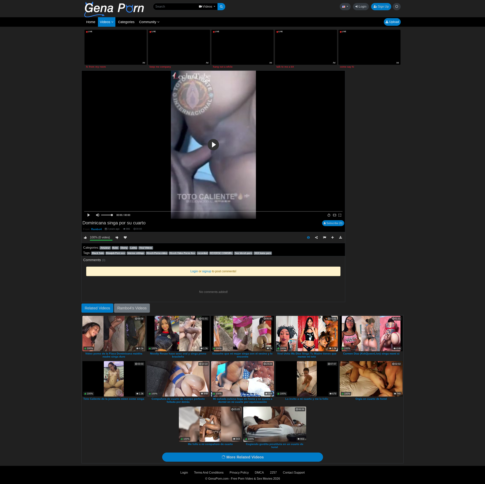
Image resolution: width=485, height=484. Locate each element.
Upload (393, 21)
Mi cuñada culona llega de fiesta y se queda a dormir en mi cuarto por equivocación (242, 400)
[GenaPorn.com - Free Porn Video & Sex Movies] (114, 9)
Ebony (124, 248)
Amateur (105, 248)
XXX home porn (262, 253)
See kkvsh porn (243, 253)
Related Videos (97, 308)
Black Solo (98, 253)
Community (148, 22)
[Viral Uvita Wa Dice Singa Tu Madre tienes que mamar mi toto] (307, 333)
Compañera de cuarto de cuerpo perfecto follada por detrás (178, 400)
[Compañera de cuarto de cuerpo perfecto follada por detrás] (178, 378)
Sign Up (383, 6)
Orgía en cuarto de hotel (371, 398)
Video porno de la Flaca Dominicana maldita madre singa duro (113, 355)
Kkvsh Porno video (157, 253)
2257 (273, 472)
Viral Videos (145, 248)
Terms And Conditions (209, 472)
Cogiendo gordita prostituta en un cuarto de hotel (274, 446)
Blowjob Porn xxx (115, 253)
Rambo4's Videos (132, 308)
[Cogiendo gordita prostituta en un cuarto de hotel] (274, 423)
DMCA (259, 472)
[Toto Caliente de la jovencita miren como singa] (114, 378)
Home (90, 22)
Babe (115, 248)
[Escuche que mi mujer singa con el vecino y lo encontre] (242, 333)
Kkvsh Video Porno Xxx (182, 253)
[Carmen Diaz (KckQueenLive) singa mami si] (371, 333)
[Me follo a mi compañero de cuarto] (210, 423)
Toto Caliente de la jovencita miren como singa (113, 398)
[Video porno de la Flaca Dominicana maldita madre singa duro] (114, 333)
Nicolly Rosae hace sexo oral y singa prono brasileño (178, 355)
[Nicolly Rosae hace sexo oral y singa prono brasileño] (178, 333)
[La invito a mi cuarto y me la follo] (307, 378)
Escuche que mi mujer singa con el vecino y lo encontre (242, 355)
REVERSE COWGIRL (221, 253)
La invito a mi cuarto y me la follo (306, 398)
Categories (126, 22)
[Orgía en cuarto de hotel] (371, 378)
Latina (133, 248)
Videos (105, 22)
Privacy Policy (239, 472)
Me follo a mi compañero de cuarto (210, 444)
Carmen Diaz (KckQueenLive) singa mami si (371, 353)
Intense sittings (136, 253)
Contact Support (294, 472)
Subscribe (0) (334, 223)
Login (362, 6)
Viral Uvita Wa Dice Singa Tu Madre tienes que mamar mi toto (306, 355)
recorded (202, 253)
